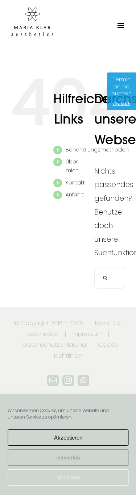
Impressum (87, 334)
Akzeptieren (68, 437)
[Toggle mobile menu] (121, 25)
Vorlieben (68, 477)
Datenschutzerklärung (54, 345)
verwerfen (68, 457)
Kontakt (75, 182)
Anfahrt (75, 194)
